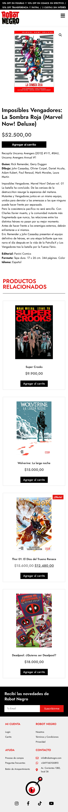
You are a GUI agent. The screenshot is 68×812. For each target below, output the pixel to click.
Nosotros (40, 732)
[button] (60, 35)
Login (7, 732)
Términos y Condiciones (47, 737)
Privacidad (40, 741)
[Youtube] (51, 803)
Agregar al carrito (24, 144)
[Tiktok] (39, 803)
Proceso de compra (14, 758)
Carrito (8, 737)
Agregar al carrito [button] (34, 384)
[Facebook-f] (28, 803)
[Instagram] (16, 803)
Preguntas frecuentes (15, 763)
